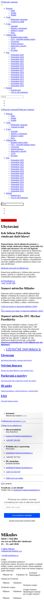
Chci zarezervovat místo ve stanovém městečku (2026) (22, 311)
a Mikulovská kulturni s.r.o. (11, 551)
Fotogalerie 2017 (17, 70)
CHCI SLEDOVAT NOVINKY (22, 515)
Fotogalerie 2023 (17, 59)
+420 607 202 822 (13, 440)
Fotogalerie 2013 (17, 79)
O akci (8, 24)
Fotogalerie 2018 (17, 68)
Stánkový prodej (17, 30)
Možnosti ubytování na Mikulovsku (14, 268)
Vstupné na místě (17, 22)
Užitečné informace (23, 349)
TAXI (13, 48)
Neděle (13, 15)
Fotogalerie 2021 (17, 64)
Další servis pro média (14, 478)
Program (9, 8)
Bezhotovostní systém (19, 37)
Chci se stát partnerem (19, 92)
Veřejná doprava (17, 44)
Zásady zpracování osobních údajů (22, 520)
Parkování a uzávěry (19, 46)
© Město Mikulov (8, 549)
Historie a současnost (19, 28)
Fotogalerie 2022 (17, 61)
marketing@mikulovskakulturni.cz (26, 490)
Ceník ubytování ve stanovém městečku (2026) (19, 306)
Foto (7, 53)
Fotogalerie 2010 (17, 86)
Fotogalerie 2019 (17, 66)
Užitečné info (11, 35)
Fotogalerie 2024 (17, 57)
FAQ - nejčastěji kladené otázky (23, 39)
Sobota (13, 13)
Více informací (35, 581)
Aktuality (14, 26)
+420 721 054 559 (13, 472)
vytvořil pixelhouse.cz (9, 555)
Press (13, 33)
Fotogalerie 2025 (17, 55)
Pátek (13, 11)
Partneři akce (16, 90)
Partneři (9, 88)
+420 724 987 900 (8, 283)
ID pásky (14, 50)
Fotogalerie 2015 (17, 75)
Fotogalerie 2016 (17, 72)
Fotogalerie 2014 (17, 77)
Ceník (8, 17)
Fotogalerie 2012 (17, 81)
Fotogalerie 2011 (17, 83)
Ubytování (15, 41)
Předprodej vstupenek (19, 19)
